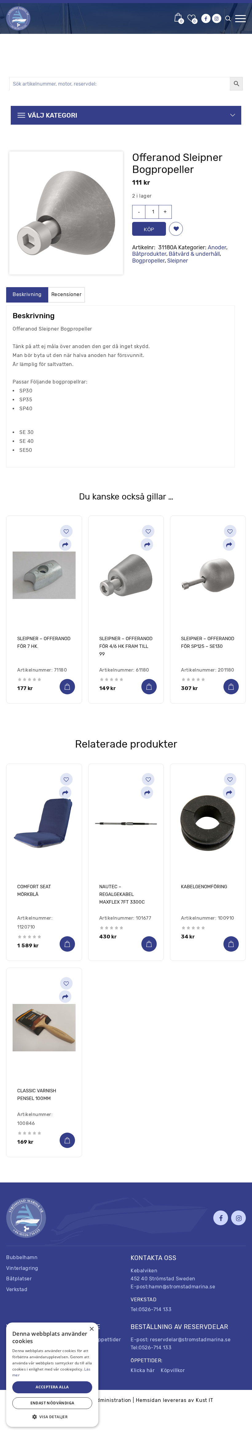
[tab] (27, 295)
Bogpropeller (148, 260)
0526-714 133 (155, 1309)
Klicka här (143, 1370)
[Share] (65, 545)
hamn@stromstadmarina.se (182, 1287)
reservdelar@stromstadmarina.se (190, 1340)
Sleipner (177, 260)
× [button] (91, 1329)
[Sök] (229, 20)
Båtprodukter (149, 254)
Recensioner (66, 294)
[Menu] (240, 18)
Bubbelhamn (21, 1257)
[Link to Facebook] (206, 18)
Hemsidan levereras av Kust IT (174, 1400)
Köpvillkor (173, 1370)
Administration (112, 1400)
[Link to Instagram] (216, 18)
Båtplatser (19, 1279)
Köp (149, 229)
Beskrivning (27, 294)
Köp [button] (67, 686)
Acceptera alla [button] (52, 1387)
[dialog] (52, 1375)
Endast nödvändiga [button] (52, 1403)
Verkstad (16, 1289)
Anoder (217, 247)
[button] (176, 229)
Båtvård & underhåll (194, 254)
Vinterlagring (22, 1268)
